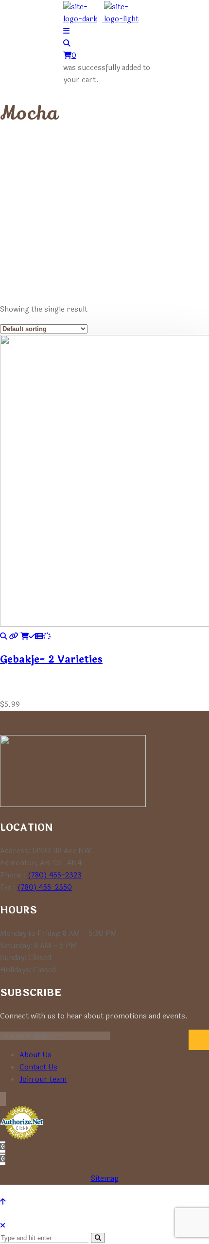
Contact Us (38, 1067)
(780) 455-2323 (55, 875)
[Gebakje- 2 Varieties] (3, 636)
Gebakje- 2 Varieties (51, 659)
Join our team (43, 1079)
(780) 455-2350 (44, 887)
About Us (35, 1055)
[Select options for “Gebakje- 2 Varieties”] (35, 636)
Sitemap (105, 1178)
